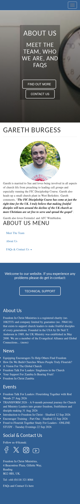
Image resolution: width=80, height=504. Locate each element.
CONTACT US (40, 94)
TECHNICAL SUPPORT (40, 291)
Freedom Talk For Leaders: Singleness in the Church (33, 370)
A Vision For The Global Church (22, 366)
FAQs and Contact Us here (18, 486)
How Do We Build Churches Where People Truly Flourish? (37, 362)
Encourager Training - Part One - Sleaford (27, 419)
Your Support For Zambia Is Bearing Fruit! (28, 374)
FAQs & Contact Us (18, 249)
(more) (25, 342)
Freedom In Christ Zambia (18, 378)
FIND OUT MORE (39, 84)
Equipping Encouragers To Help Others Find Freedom (34, 358)
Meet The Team (15, 233)
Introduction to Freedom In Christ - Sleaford (29, 414)
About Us (11, 241)
